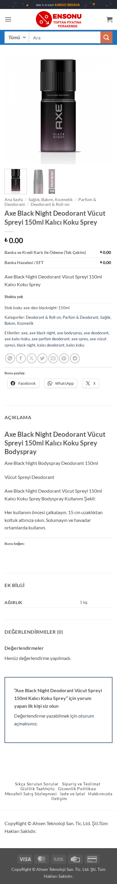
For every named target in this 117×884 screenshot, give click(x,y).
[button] (8, 19)
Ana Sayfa (13, 199)
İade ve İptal (72, 793)
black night (26, 345)
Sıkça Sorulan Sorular (37, 784)
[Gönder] (106, 37)
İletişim (59, 798)
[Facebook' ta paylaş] (21, 358)
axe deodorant (96, 332)
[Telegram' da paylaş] (75, 358)
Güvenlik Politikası (77, 788)
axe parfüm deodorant (51, 338)
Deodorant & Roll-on (50, 204)
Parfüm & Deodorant (80, 317)
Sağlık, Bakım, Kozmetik (50, 199)
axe (24, 332)
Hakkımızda (100, 793)
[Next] (103, 110)
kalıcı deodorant (50, 345)
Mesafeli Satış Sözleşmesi (31, 793)
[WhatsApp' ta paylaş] (10, 358)
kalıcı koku (75, 345)
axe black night (42, 332)
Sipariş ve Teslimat (81, 784)
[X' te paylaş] (32, 358)
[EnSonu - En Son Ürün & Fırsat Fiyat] (58, 19)
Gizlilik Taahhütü (37, 788)
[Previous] (14, 110)
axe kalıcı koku (17, 338)
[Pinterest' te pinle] (64, 358)
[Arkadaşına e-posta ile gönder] (53, 358)
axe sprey (79, 338)
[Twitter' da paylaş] (42, 358)
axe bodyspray (69, 332)
